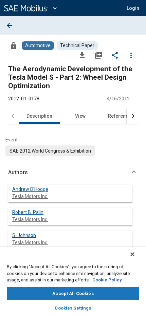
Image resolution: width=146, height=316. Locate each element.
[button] (73, 172)
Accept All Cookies (72, 293)
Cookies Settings (73, 308)
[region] (73, 281)
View (80, 116)
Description (39, 116)
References (121, 116)
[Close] (132, 254)
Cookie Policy (107, 279)
